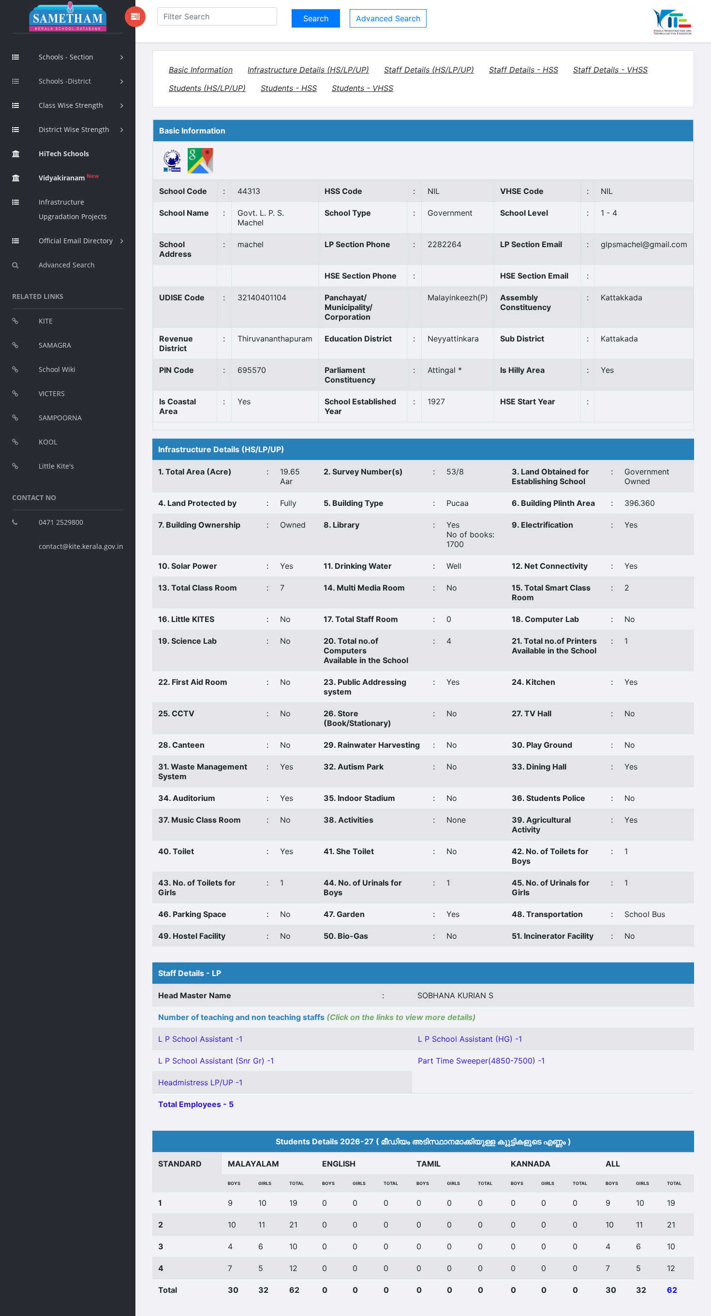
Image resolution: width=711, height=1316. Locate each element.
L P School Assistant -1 (200, 1039)
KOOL (48, 441)
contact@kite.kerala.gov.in (81, 546)
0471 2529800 (61, 522)
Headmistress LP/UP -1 (200, 1082)
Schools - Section (66, 56)
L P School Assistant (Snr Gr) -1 (216, 1060)
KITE (46, 320)
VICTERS (52, 393)
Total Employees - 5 (196, 1104)
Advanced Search (67, 264)
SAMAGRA (55, 345)
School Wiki (57, 369)
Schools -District (65, 81)
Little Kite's (56, 466)
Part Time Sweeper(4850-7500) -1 (481, 1060)
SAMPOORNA (60, 417)
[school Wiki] (172, 160)
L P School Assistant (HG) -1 (470, 1039)
